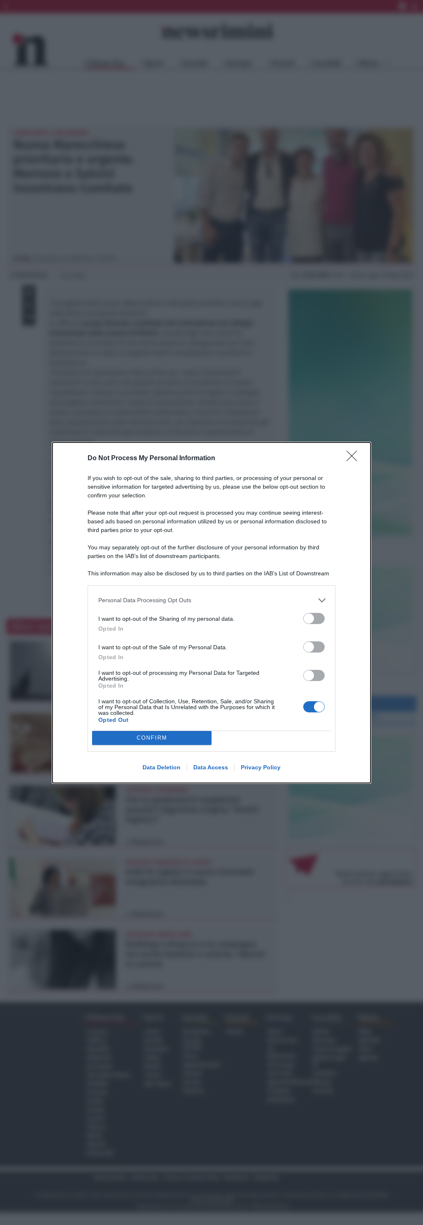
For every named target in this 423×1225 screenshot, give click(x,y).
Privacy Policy (260, 767)
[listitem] (211, 600)
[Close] (354, 458)
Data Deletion (162, 767)
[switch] (314, 618)
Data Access (210, 767)
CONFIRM (152, 738)
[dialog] (211, 612)
